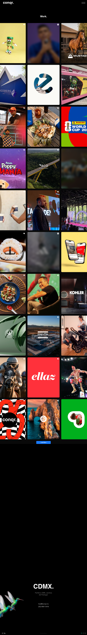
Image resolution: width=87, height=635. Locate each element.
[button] (83, 3)
